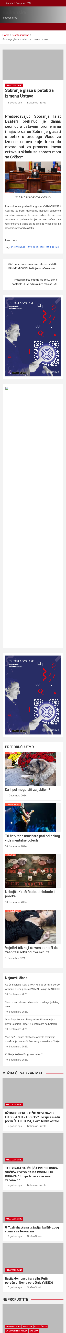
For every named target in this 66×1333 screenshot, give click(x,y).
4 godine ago (15, 1126)
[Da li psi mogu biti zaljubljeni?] (30, 751)
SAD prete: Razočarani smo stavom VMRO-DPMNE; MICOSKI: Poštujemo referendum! (32, 266)
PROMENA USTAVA (21, 247)
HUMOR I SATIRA (13, 1326)
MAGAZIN (27, 1326)
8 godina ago (15, 102)
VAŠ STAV (34, 1331)
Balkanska (14, 12)
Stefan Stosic (34, 1236)
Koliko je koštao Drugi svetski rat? (24, 1054)
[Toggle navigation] (7, 26)
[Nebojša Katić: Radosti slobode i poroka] (30, 853)
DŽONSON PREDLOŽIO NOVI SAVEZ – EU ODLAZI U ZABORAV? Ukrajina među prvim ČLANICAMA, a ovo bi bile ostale (32, 1117)
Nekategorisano (14, 85)
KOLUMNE (10, 855)
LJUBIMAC (10, 753)
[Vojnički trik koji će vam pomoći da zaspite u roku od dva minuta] (30, 909)
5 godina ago (15, 1236)
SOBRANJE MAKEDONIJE (46, 247)
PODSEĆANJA (40, 1326)
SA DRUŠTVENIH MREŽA (16, 1331)
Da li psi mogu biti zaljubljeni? (27, 790)
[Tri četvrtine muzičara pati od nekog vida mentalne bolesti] (30, 803)
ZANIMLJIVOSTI (12, 804)
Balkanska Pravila (36, 102)
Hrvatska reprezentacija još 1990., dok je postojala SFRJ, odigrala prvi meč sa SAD (35, 282)
